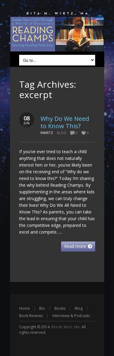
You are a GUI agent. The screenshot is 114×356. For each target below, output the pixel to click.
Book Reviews (31, 315)
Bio (42, 308)
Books (59, 308)
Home (24, 308)
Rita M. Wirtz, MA (65, 327)
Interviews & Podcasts (71, 315)
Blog (61, 132)
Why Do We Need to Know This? (64, 122)
